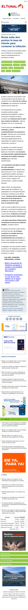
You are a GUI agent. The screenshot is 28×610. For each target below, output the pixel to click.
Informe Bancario (5, 556)
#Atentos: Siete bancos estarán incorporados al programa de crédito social (14, 387)
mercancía (4, 67)
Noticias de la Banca (7, 61)
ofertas (10, 67)
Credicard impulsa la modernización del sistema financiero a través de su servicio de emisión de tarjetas (14, 381)
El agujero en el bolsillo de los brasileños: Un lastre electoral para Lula (13, 498)
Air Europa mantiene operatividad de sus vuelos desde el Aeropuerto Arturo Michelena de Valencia (14, 448)
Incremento (16, 64)
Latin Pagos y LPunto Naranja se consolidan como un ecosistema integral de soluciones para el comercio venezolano (14, 424)
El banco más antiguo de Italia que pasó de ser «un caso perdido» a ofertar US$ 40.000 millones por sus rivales (14, 511)
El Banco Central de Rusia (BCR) (11, 96)
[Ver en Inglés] (25, 1)
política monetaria (18, 67)
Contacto (22, 18)
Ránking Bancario (5, 553)
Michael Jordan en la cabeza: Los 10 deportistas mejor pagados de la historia (13, 436)
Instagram (10, 310)
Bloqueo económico (7, 64)
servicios (8, 71)
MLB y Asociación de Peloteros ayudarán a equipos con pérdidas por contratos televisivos (13, 267)
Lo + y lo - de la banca (7, 560)
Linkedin (5, 591)
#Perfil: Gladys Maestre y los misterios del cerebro (13, 492)
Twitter (15, 310)
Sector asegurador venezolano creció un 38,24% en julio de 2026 (13, 441)
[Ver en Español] (26, 1)
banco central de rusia (19, 61)
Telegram (4, 310)
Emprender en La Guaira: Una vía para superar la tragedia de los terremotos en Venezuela (13, 486)
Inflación (23, 64)
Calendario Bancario (6, 564)
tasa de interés (16, 71)
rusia (3, 71)
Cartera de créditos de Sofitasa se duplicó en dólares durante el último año (14, 367)
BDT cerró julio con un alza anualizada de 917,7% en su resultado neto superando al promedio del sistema (13, 374)
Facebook (20, 310)
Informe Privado (7, 18)
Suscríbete (16, 18)
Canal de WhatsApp (18, 308)
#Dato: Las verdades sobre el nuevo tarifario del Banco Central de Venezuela (14, 361)
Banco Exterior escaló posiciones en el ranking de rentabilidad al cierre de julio (13, 392)
